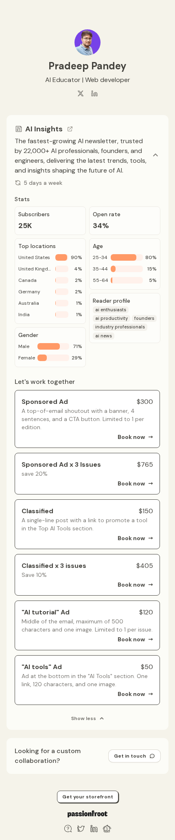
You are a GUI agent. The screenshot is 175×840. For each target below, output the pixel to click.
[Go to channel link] (70, 129)
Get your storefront (87, 796)
